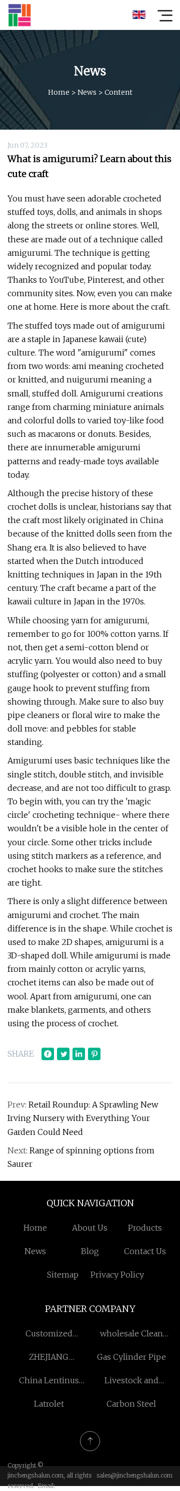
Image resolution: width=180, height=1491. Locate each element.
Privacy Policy (117, 1275)
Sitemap (62, 1275)
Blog (90, 1251)
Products (145, 1228)
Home (59, 92)
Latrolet (49, 1404)
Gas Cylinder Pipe (131, 1357)
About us (90, 1228)
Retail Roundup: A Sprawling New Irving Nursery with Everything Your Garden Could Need (83, 1118)
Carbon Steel (131, 1404)
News (87, 92)
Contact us (145, 1251)
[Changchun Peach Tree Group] (20, 15)
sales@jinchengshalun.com (134, 1475)
